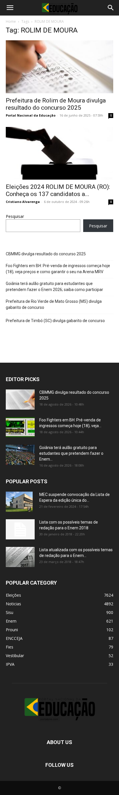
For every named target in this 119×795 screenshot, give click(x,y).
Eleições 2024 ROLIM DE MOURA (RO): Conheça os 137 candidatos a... (58, 190)
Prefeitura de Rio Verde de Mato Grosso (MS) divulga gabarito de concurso (54, 304)
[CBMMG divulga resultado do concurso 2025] (20, 399)
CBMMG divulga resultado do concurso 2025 (46, 254)
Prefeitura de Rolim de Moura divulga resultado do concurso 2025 (56, 104)
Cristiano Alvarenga (23, 201)
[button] (10, 8)
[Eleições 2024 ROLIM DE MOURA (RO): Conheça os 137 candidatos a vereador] (59, 153)
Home (11, 21)
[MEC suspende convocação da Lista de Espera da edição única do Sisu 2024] (19, 502)
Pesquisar (15, 216)
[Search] (111, 8)
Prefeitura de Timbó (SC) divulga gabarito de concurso (55, 320)
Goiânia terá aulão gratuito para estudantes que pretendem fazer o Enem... (71, 453)
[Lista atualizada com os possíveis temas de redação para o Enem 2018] (20, 557)
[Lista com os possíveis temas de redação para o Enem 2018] (20, 529)
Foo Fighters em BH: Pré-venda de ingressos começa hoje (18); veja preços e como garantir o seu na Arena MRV (58, 268)
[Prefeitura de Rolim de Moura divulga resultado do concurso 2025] (59, 66)
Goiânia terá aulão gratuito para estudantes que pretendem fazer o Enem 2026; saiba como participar (54, 286)
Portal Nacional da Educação (30, 115)
